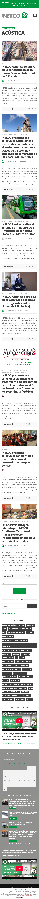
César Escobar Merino (12, 470)
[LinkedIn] (13, 5)
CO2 (3, 633)
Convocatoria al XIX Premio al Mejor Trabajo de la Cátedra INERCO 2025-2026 (23, 814)
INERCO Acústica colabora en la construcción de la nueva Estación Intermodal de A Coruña (19, 71)
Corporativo (13, 370)
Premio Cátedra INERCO (10, 684)
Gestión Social (7, 658)
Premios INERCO (26, 684)
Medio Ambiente (23, 221)
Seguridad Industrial (10, 696)
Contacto (19, 591)
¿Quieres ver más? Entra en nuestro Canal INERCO (19, 744)
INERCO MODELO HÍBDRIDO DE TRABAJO (15, 665)
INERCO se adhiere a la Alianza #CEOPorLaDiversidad (20, 823)
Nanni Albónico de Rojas (12, 238)
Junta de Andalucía (9, 677)
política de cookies (26, 895)
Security (25, 692)
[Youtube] (21, 5)
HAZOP (22, 658)
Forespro (15, 654)
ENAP (4, 650)
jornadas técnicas (20, 673)
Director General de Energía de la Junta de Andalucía (17, 645)
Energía (11, 650)
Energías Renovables (23, 650)
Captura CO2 (13, 629)
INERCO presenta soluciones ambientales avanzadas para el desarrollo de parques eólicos (17, 459)
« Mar (4, 792)
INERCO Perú (13, 221)
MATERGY (22, 677)
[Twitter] (17, 5)
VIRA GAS (29, 699)
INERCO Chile (13, 448)
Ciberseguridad (25, 629)
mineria (30, 677)
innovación (6, 673)
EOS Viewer (6, 654)
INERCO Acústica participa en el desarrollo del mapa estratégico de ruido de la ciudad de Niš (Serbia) (19, 301)
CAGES (4, 629)
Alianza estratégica (9, 625)
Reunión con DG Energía (11, 692)
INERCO (7, 80)
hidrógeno (20, 662)
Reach (30, 688)
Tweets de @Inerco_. (9, 613)
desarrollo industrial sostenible (14, 640)
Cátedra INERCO (7, 636)
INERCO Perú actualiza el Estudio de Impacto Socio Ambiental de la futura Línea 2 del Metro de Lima (18, 229)
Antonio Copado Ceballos (13, 396)
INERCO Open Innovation (11, 669)
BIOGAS (21, 625)
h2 (16, 658)
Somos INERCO (25, 696)
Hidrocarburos (7, 662)
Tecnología (24, 134)
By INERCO (20, 808)
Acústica (5, 63)
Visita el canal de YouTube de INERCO (14, 880)
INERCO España (13, 134)
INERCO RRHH (27, 669)
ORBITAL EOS (15, 680)
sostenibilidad (7, 699)
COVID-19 (30, 633)
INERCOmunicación (11, 161)
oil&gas (5, 680)
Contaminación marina (15, 633)
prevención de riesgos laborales (14, 688)
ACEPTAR (19, 897)
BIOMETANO (30, 625)
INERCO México (23, 370)
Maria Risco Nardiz (11, 545)
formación (26, 654)
